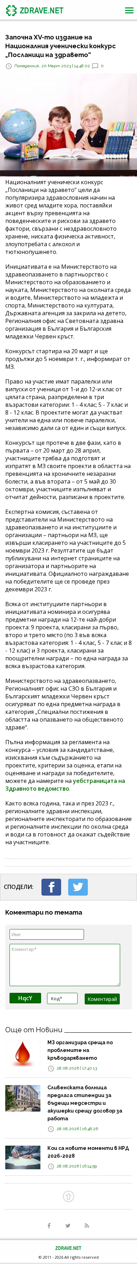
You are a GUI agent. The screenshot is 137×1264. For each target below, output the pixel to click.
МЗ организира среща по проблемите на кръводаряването (80, 1050)
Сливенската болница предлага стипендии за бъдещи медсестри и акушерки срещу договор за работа (84, 1103)
